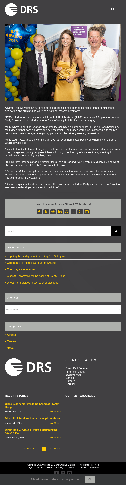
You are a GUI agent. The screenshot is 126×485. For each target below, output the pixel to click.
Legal (29, 467)
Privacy (59, 467)
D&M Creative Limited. (64, 465)
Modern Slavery (44, 467)
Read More (54, 411)
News (10, 348)
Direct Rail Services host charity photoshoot (32, 282)
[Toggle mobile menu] (119, 9)
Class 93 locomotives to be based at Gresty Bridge (36, 276)
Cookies (72, 467)
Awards (11, 334)
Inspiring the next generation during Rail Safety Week (38, 256)
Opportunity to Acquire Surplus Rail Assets (31, 262)
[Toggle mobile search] (112, 9)
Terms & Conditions (89, 467)
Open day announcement (21, 269)
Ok (90, 479)
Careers (11, 341)
